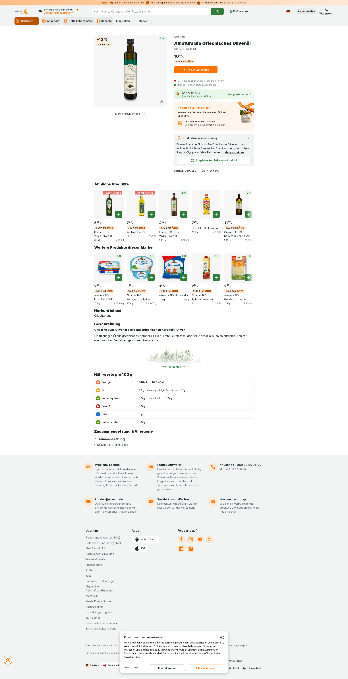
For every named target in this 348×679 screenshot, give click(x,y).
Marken (143, 20)
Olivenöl (214, 170)
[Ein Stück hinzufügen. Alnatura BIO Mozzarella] (183, 277)
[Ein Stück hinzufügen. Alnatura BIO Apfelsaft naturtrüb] (216, 277)
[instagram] (190, 539)
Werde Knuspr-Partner (173, 499)
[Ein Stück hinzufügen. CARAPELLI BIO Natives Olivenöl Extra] (248, 214)
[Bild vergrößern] (162, 102)
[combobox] (151, 11)
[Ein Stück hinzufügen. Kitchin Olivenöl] (151, 214)
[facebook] (181, 539)
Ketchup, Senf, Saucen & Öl (185, 170)
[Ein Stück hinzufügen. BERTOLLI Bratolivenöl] (216, 214)
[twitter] (209, 539)
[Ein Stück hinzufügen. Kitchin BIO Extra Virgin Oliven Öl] (183, 214)
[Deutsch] (289, 11)
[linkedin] (181, 548)
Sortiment (27, 20)
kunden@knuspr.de (109, 499)
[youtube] (200, 539)
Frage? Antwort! (169, 465)
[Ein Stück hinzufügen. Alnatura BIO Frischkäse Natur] (118, 277)
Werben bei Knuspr (233, 499)
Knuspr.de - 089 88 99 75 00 (240, 465)
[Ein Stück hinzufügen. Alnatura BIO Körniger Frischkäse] (151, 277)
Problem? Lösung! (108, 465)
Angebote (53, 20)
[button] (306, 11)
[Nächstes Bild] (246, 204)
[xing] (190, 548)
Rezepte (106, 20)
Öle (204, 170)
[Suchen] (217, 11)
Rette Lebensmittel (81, 20)
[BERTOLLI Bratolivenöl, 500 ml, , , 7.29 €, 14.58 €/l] (206, 204)
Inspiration (123, 20)
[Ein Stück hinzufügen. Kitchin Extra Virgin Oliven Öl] (118, 214)
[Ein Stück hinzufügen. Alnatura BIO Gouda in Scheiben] (248, 277)
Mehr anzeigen (234, 152)
